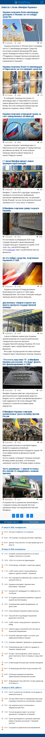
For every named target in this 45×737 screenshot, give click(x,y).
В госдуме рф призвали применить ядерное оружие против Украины (22, 598)
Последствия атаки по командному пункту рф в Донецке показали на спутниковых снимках (22, 700)
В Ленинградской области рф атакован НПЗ (22, 669)
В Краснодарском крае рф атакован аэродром (22, 663)
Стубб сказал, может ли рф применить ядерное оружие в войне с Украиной (22, 572)
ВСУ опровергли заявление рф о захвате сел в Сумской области (22, 579)
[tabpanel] (22, 628)
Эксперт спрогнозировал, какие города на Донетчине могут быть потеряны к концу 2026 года (22, 656)
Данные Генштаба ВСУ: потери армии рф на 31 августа (22, 543)
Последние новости (11, 522)
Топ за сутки (33, 522)
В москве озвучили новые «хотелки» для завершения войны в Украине (22, 636)
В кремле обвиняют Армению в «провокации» (22, 642)
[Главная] (16, 2)
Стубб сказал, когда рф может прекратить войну (22, 623)
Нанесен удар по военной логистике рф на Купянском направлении (22, 630)
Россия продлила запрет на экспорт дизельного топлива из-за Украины (22, 713)
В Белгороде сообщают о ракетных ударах (22, 565)
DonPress (24, 2)
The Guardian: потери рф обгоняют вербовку (22, 538)
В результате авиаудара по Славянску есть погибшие (22, 592)
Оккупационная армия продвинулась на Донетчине (22, 605)
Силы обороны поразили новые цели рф (22, 611)
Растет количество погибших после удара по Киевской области (22, 693)
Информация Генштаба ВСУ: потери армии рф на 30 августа (22, 682)
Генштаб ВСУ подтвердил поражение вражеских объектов (22, 617)
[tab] (11, 522)
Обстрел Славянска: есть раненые (22, 532)
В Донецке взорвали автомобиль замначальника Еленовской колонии (22, 675)
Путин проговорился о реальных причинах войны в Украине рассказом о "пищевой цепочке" (22, 720)
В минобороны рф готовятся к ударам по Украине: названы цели (22, 648)
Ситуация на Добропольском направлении (22, 728)
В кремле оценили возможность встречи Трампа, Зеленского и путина (22, 555)
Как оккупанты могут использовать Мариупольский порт (22, 706)
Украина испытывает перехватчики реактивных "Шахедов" (22, 585)
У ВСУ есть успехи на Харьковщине (22, 560)
